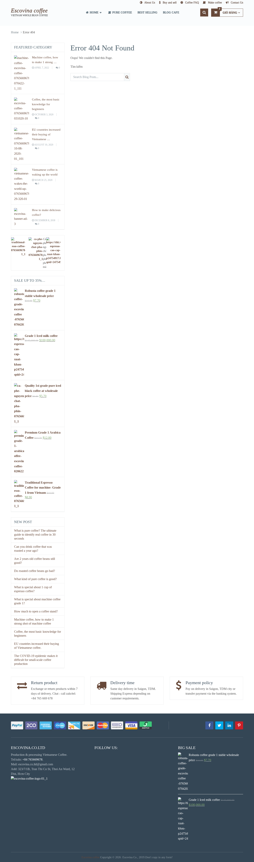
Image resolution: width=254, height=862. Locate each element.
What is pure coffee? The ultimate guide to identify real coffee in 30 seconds (35, 534)
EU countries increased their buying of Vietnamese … (46, 134)
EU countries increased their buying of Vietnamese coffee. (36, 645)
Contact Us (236, 2)
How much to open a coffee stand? (36, 611)
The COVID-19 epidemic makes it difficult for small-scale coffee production (36, 659)
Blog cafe (171, 12)
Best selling (147, 12)
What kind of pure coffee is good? (35, 579)
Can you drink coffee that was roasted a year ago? (33, 548)
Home (93, 12)
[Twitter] (219, 725)
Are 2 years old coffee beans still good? (34, 560)
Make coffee (214, 2)
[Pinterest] (239, 725)
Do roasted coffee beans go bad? (34, 571)
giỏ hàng (228, 11)
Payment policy (199, 682)
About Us (149, 2)
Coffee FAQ (191, 2)
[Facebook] (209, 725)
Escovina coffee (29, 10)
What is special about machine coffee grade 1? (37, 601)
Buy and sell (169, 2)
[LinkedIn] (229, 725)
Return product (44, 682)
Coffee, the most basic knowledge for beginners (46, 104)
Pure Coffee (122, 12)
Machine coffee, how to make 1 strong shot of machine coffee (34, 621)
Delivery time (122, 682)
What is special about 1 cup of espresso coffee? (33, 589)
